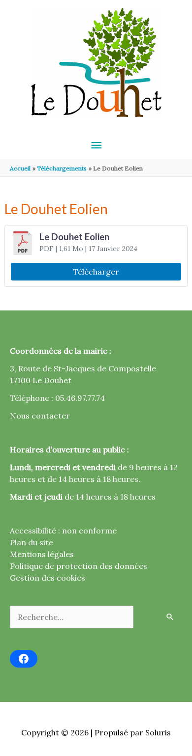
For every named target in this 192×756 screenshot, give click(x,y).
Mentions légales (42, 554)
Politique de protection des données (78, 566)
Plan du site (31, 542)
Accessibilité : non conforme (63, 530)
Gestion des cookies (47, 578)
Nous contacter (40, 415)
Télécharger (96, 272)
